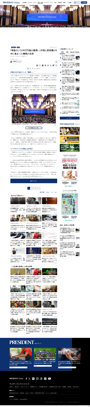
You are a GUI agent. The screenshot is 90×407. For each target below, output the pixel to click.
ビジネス (30, 2)
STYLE (31, 393)
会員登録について (34, 386)
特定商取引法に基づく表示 (54, 386)
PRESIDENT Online (14, 59)
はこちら (70, 186)
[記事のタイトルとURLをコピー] (50, 65)
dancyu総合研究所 (23, 399)
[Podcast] (45, 378)
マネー (34, 2)
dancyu (27, 393)
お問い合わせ (75, 386)
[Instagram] (37, 378)
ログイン (78, 2)
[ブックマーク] (56, 62)
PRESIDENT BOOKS (39, 393)
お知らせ (11, 386)
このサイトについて (24, 386)
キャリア (46, 2)
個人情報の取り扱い (43, 386)
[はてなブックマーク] (33, 379)
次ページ (38, 68)
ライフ (51, 2)
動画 (64, 2)
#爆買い (55, 192)
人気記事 (24, 2)
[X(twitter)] (29, 379)
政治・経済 (40, 2)
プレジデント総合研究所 (13, 399)
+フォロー (19, 61)
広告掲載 (64, 386)
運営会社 (69, 386)
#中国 (18, 47)
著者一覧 (17, 386)
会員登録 (85, 2)
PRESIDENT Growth (13, 393)
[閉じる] (89, 406)
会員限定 (60, 2)
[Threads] (41, 378)
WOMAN (22, 393)
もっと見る (69, 118)
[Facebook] (26, 379)
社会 (55, 2)
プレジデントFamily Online (51, 393)
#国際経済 (13, 47)
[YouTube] (49, 378)
